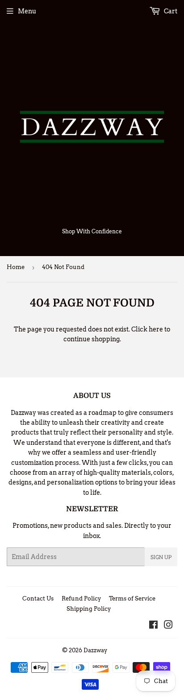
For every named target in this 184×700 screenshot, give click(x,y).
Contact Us (38, 598)
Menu (27, 11)
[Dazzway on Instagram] (168, 626)
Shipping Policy (89, 608)
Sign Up (161, 556)
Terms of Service (132, 598)
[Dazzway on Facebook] (153, 626)
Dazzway (95, 650)
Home (16, 267)
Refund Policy (81, 598)
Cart (170, 11)
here (156, 329)
